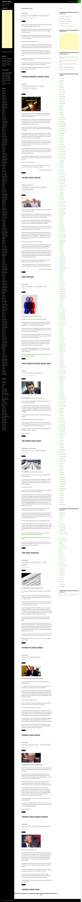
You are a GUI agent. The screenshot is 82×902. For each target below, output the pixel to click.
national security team (63, 565)
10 (37, 894)
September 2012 (62, 460)
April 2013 (61, 444)
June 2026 (61, 82)
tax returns (40, 647)
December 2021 (62, 206)
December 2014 (62, 399)
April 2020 (61, 252)
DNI (60, 522)
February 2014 (62, 421)
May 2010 (61, 470)
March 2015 (61, 392)
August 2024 (61, 133)
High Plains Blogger (7, 1)
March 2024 (61, 144)
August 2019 (61, 270)
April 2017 (61, 334)
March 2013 (61, 447)
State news (33, 448)
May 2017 (61, 332)
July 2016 (61, 355)
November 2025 (62, 98)
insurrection (37, 363)
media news (24, 84)
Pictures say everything (69, 69)
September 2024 (62, 131)
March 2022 (61, 199)
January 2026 (62, 94)
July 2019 (61, 273)
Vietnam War (61, 586)
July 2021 (61, 218)
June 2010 (61, 467)
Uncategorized (25, 13)
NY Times (47, 76)
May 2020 (61, 250)
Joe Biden (61, 542)
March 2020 (61, 254)
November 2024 (62, 126)
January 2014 (62, 424)
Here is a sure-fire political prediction (66, 25)
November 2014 (62, 401)
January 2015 (62, 396)
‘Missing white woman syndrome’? (34, 188)
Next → (41, 894)
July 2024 (61, 135)
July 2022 (61, 190)
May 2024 (61, 140)
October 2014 (62, 403)
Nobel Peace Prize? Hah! (69, 67)
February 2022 (62, 202)
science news (61, 577)
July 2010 (61, 465)
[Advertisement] (69, 41)
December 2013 (62, 426)
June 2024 (61, 137)
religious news (62, 570)
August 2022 (61, 188)
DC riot (24, 363)
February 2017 (62, 339)
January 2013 (62, 451)
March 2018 (61, 309)
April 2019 (61, 279)
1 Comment (34, 18)
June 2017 (61, 330)
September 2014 (62, 405)
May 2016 (61, 360)
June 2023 (61, 165)
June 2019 (61, 275)
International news (63, 538)
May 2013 (61, 442)
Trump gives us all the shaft (34, 563)
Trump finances (44, 816)
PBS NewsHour (37, 177)
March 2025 (61, 117)
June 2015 (61, 385)
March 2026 (61, 89)
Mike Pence (32, 889)
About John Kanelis (73, 1)
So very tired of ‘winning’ (64, 23)
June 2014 (61, 412)
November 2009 (62, 483)
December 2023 (62, 151)
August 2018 (61, 298)
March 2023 (61, 172)
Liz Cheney (43, 363)
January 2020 (62, 259)
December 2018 (62, 289)
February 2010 (62, 476)
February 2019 (62, 284)
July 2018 (61, 300)
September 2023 (62, 158)
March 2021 (61, 227)
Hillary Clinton (33, 76)
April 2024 (61, 142)
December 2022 (62, 179)
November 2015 (62, 373)
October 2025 (62, 101)
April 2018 (61, 307)
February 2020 (62, 257)
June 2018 (61, 302)
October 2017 (62, 321)
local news (61, 552)
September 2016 (62, 350)
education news (62, 529)
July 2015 (61, 382)
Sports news (61, 579)
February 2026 (62, 92)
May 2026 (61, 85)
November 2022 (62, 181)
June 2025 (61, 110)
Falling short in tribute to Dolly (65, 16)
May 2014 (61, 415)
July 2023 (61, 163)
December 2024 (62, 124)
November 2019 (62, 263)
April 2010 (61, 472)
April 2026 (61, 87)
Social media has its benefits (64, 19)
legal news (61, 549)
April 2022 (61, 197)
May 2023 (61, 167)
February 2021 (62, 229)
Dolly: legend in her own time (65, 21)
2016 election (62, 513)
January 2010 (62, 479)
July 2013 (61, 437)
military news (62, 558)
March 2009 (61, 502)
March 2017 (61, 337)
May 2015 (61, 387)
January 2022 (62, 204)
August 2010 (61, 463)
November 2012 (62, 456)
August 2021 (61, 215)
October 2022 (62, 183)
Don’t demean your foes (35, 15)
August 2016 (61, 353)
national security (62, 563)
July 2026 (61, 80)
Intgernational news (63, 540)
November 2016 (62, 346)
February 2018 (62, 311)
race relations (30, 276)
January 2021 (62, 231)
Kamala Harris (41, 76)
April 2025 (61, 114)
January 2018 (62, 314)
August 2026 (61, 78)
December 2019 (62, 261)
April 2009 (61, 499)
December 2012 (62, 453)
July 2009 (61, 492)
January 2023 (62, 176)
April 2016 (61, 362)
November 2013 (62, 428)
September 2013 (62, 433)
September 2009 (62, 488)
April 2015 (61, 389)
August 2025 (61, 105)
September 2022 (62, 185)
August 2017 (61, 325)
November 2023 (62, 153)
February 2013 (62, 449)
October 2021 (62, 211)
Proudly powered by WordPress (7, 900)
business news (62, 515)
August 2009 (61, 490)
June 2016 (61, 357)
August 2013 (61, 435)
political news (62, 568)
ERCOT (24, 552)
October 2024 (62, 128)
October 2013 (62, 431)
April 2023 (61, 169)
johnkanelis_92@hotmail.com (45, 169)
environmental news (26, 448)
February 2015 (62, 394)
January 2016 (62, 369)
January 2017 (62, 341)
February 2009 (62, 504)
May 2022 (61, 195)
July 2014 (61, 410)
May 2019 (61, 277)
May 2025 (61, 112)
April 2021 (61, 224)
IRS (30, 647)
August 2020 (61, 243)
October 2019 (62, 266)
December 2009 (62, 481)
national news (30, 185)
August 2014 (61, 408)
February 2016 (62, 366)
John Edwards (62, 545)
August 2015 (61, 380)
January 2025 (62, 121)
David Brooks (25, 177)
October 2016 (62, 348)
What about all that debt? (36, 744)
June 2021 (61, 220)
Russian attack (62, 574)
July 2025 (61, 108)
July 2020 (61, 245)
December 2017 (62, 316)
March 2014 (61, 419)
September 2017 (62, 323)
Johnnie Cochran (62, 547)
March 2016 (61, 364)
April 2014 (61, 417)
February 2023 (62, 174)
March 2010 (61, 474)
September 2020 (62, 240)
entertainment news (63, 531)
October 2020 (62, 238)
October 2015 (62, 376)
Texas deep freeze (35, 552)
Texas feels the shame (34, 450)
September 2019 (62, 268)
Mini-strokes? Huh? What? (36, 826)
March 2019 (61, 282)
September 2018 (62, 295)
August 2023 (61, 160)
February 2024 (62, 147)
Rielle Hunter (62, 572)
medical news (62, 556)
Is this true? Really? (32, 373)
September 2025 (62, 103)
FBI (60, 536)
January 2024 (62, 149)
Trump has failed (31, 657)
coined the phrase (26, 246)
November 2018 (62, 291)
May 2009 (61, 497)
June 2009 (61, 495)
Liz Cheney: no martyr (34, 286)
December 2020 (62, 234)
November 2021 (62, 208)
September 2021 (62, 213)
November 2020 (62, 236)
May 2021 (61, 222)
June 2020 (61, 247)
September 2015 (62, 378)
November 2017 (62, 318)
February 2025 (62, 119)
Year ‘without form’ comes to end (33, 87)
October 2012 (62, 458)
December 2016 (62, 344)
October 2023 (62, 156)
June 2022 (61, 192)
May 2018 (61, 305)
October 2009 (62, 486)
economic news (25, 560)
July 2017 (61, 328)
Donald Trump (25, 76)
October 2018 (62, 293)
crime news (61, 517)
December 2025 (62, 96)
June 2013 (61, 440)
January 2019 (62, 286)
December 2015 (62, 371)
